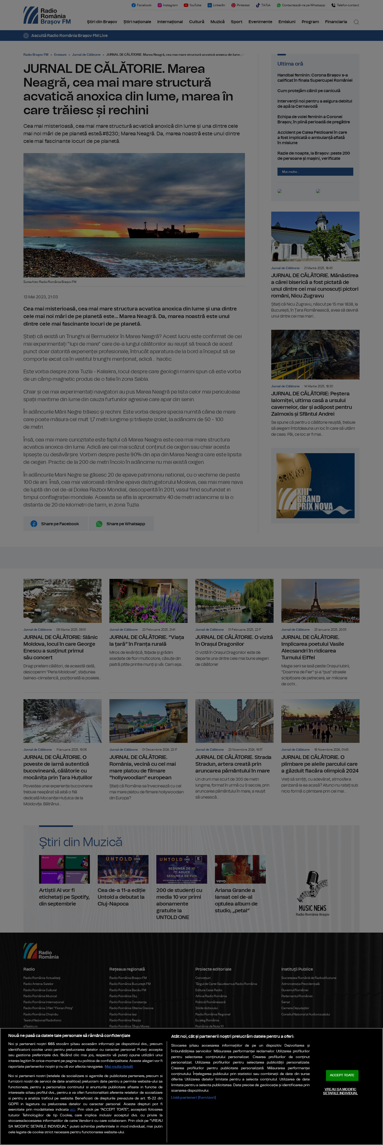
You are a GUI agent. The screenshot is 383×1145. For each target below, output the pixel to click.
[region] (191, 1086)
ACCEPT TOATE (342, 1075)
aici (72, 1109)
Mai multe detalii (119, 1066)
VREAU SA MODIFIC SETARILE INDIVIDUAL (340, 1091)
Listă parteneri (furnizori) (193, 1097)
